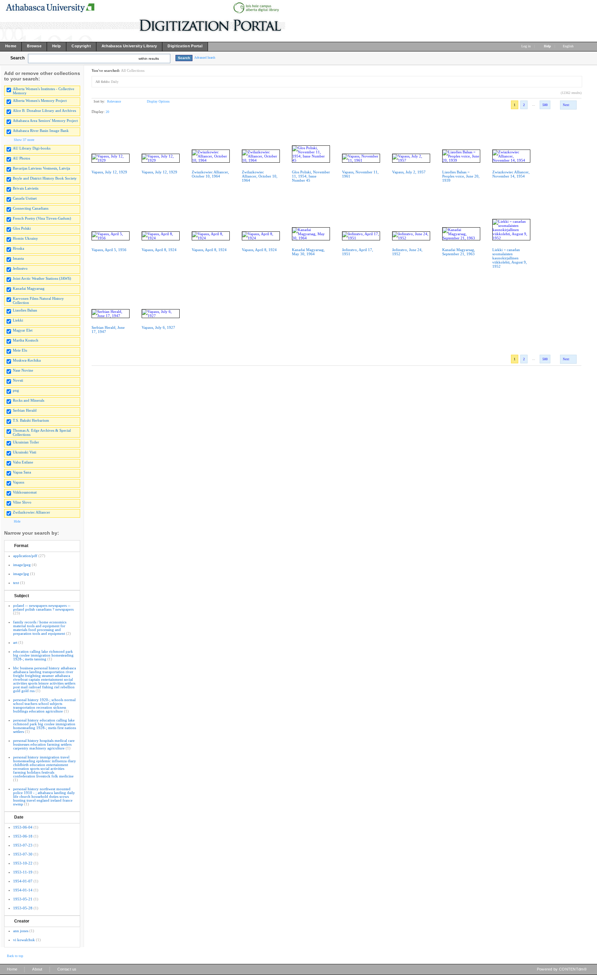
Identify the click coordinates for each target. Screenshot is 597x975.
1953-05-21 (22, 899)
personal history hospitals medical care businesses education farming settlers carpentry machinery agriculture (44, 744)
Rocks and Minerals (28, 400)
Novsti (18, 380)
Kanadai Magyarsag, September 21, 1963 (458, 252)
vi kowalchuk (24, 940)
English (569, 46)
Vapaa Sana (22, 472)
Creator (21, 921)
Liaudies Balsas (25, 310)
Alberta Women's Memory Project (40, 100)
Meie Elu (20, 350)
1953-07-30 (22, 854)
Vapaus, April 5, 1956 (109, 250)
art (15, 642)
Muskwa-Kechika (27, 360)
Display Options (158, 101)
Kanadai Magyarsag (29, 288)
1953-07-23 (22, 845)
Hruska (18, 248)
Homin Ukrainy (25, 238)
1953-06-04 (22, 827)
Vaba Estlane (23, 462)
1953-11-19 (22, 872)
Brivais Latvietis (25, 188)
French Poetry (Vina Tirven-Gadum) (42, 218)
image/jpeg (22, 565)
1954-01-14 (22, 890)
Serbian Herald (25, 410)
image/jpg (21, 574)
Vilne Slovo (22, 502)
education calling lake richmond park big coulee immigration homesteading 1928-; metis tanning (43, 655)
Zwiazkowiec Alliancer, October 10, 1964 (210, 174)
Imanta (18, 258)
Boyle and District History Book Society (45, 178)
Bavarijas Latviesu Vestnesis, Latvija (41, 168)
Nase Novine (23, 370)
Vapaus (18, 482)
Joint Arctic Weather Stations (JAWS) (42, 278)
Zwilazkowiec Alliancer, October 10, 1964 (259, 176)
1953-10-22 (22, 863)
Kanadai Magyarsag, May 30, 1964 (308, 252)
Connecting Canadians (30, 208)
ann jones (20, 931)
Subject (21, 595)
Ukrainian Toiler (26, 442)
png (16, 390)
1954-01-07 (22, 881)
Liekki (18, 320)
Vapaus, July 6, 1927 (158, 327)
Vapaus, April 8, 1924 (159, 250)
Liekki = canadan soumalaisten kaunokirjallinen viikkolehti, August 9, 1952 (509, 258)
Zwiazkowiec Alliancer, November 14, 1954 (511, 174)
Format (21, 545)
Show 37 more (24, 140)
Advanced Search (204, 57)
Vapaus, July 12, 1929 (109, 172)
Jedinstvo (20, 268)
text (16, 583)
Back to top (15, 956)
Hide (17, 521)
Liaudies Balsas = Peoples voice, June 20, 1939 (461, 176)
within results (149, 58)
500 (545, 105)
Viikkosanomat (25, 492)
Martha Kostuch (25, 340)
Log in (526, 46)
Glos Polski (22, 228)
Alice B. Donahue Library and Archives (44, 110)
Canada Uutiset (25, 198)
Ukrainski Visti (24, 452)
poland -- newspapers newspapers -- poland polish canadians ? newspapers (43, 607)
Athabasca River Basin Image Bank (41, 130)
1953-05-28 (22, 908)
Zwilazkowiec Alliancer (31, 512)
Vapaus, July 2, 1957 (409, 172)
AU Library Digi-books (31, 148)
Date (18, 817)
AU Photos (21, 158)
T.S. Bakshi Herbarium (31, 420)
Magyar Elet (22, 330)
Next (566, 105)
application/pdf (25, 556)
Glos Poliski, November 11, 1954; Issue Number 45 (311, 176)
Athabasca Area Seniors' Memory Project (45, 120)
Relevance (114, 101)
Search (17, 58)
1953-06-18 (22, 836)
